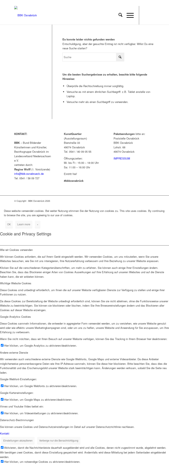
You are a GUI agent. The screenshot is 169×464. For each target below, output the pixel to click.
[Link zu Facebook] (145, 15)
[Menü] (128, 15)
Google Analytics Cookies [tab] (15, 317)
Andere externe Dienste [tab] (14, 352)
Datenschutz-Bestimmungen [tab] (17, 420)
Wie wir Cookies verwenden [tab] (16, 250)
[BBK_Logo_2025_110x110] (25, 15)
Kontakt (4, 433)
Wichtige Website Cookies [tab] (15, 283)
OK (9, 224)
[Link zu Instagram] (152, 15)
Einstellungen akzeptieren (18, 440)
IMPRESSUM (122, 158)
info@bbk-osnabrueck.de (29, 174)
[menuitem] (118, 15)
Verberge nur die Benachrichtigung (58, 440)
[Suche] (118, 15)
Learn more (23, 224)
